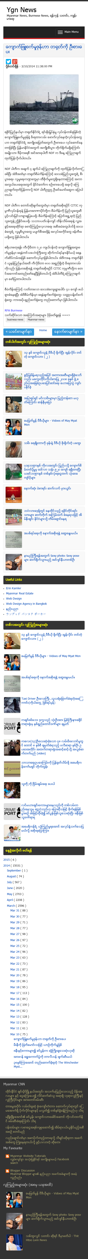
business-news (15, 320)
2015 (7, 860)
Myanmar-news (36, 320)
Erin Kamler (13, 589)
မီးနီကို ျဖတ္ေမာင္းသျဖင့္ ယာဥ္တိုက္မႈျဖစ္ (38, 1045)
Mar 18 (15, 987)
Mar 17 (15, 993)
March (11, 906)
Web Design (14, 599)
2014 (7, 866)
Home (43, 330)
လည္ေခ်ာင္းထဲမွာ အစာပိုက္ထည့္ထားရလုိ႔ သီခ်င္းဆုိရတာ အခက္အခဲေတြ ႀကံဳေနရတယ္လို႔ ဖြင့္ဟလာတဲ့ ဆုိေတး (44, 1140)
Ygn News (21, 10)
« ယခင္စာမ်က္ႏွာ (19, 332)
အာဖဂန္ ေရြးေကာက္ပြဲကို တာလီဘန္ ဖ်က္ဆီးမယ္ (43, 1057)
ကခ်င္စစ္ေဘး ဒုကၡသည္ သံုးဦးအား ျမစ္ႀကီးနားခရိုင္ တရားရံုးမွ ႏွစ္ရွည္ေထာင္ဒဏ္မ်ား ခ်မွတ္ (51, 722)
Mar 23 (15, 958)
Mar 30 (15, 917)
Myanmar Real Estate (19, 594)
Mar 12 (15, 1023)
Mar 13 (15, 1017)
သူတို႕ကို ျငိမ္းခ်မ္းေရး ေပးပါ (38, 784)
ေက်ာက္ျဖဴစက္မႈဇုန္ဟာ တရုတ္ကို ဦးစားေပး (44, 49)
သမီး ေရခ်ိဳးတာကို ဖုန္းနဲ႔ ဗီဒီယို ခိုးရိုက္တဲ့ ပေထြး (52, 443)
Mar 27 (15, 934)
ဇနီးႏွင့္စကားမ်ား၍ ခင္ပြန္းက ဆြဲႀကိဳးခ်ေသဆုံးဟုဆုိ (44, 1051)
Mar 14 (15, 1011)
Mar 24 (15, 952)
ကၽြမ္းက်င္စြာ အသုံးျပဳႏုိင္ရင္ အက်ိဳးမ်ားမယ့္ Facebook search (39, 1161)
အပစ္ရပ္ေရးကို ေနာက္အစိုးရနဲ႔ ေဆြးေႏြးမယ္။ (51, 534)
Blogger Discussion (22, 1171)
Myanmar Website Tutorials (28, 1156)
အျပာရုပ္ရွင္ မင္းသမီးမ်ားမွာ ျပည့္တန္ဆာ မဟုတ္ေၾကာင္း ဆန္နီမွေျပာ (51, 400)
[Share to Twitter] (8, 61)
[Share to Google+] (14, 61)
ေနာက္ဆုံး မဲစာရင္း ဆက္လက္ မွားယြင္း (47, 489)
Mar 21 (15, 970)
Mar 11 (15, 1029)
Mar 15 (15, 1005)
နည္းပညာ (12, 609)
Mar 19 (15, 981)
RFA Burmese (13, 311)
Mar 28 (15, 928)
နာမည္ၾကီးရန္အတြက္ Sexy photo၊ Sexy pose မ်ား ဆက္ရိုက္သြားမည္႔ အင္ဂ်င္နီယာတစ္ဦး (51, 558)
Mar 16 (15, 999)
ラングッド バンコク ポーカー (26, 614)
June (10, 888)
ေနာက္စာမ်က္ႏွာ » (68, 332)
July (10, 882)
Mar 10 (15, 1035)
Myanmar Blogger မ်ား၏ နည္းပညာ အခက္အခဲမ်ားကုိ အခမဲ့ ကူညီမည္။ (43, 1176)
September (14, 871)
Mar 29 (15, 923)
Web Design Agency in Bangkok (26, 604)
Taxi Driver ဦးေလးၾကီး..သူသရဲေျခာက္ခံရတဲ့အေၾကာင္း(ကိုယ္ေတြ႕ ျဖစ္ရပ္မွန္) (50, 701)
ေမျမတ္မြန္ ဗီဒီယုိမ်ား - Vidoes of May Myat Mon (51, 656)
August (12, 877)
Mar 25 (15, 946)
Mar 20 (15, 976)
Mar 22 (15, 964)
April (10, 900)
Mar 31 (15, 911)
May (10, 894)
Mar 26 (15, 940)
